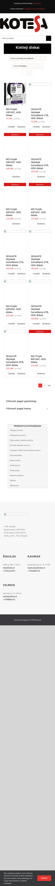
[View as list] (29, 72)
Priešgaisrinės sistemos (18, 435)
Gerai (44, 878)
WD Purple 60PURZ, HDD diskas (13, 309)
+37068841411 (9, 599)
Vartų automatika (16, 455)
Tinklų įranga (14, 470)
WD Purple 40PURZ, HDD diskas (38, 212)
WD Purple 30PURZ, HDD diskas (13, 212)
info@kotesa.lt (9, 568)
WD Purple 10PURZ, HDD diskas (13, 112)
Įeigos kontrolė (15, 460)
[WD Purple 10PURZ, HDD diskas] (15, 94)
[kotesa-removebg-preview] (16, 514)
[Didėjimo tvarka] (43, 58)
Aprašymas (20, 127)
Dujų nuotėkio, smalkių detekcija (21, 440)
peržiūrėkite (37, 3)
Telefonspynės (15, 465)
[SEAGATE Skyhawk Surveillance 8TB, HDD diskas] (15, 341)
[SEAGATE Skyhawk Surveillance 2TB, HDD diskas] (15, 241)
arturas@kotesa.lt (10, 596)
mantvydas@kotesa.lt (36, 568)
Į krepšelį (11, 127)
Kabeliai (13, 480)
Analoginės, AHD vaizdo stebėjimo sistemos (25, 450)
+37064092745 (34, 571)
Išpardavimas (14, 485)
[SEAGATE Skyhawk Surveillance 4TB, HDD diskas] (40, 241)
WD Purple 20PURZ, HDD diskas (13, 162)
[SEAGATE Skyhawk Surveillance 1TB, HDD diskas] (40, 94)
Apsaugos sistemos (16, 430)
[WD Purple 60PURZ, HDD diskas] (15, 291)
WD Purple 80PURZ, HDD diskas (38, 359)
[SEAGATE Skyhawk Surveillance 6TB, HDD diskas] (40, 291)
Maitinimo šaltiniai (16, 475)
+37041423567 (9, 571)
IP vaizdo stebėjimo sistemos (20, 445)
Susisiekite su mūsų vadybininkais (34, 9)
